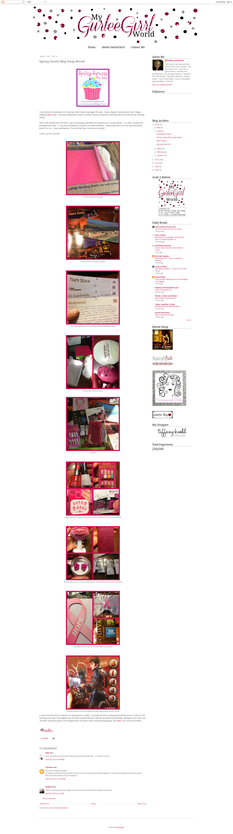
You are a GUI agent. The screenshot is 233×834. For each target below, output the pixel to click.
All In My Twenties (162, 256)
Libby (119, 721)
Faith (47, 753)
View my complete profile (162, 85)
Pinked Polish (160, 277)
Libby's (49, 115)
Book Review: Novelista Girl (165, 298)
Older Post (142, 804)
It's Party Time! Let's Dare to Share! (168, 229)
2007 (157, 170)
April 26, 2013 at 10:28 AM (55, 779)
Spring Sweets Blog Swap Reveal (169, 137)
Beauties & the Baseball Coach (166, 288)
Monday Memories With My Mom (167, 306)
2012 (157, 160)
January (160, 155)
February (161, 152)
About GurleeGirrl (113, 47)
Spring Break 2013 (164, 144)
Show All (188, 320)
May (159, 127)
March (159, 149)
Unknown (49, 767)
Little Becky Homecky (163, 246)
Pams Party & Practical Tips (165, 227)
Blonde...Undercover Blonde (166, 296)
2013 (157, 125)
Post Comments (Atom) (59, 808)
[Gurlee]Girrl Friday (164, 134)
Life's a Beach (160, 235)
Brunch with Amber (162, 313)
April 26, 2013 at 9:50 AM (54, 759)
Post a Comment (49, 799)
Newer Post (44, 804)
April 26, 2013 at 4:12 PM (54, 794)
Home (92, 47)
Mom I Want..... (162, 141)
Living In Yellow (161, 267)
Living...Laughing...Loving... (165, 304)
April (159, 131)
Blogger (121, 827)
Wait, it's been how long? (164, 315)
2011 (157, 163)
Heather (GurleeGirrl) (176, 60)
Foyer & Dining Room (163, 290)
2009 (157, 167)
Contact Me (138, 47)
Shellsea (48, 787)
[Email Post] (53, 738)
